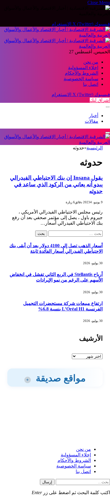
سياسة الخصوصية (81, 78)
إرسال (47, 482)
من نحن (90, 61)
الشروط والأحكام (81, 73)
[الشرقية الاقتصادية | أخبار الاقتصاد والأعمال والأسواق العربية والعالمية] (55, 142)
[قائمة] (107, 107)
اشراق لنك (100, 100)
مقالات (91, 121)
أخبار (93, 115)
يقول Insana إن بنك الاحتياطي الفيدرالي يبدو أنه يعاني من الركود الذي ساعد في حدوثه (56, 184)
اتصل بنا (90, 84)
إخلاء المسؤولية (83, 67)
